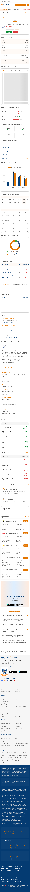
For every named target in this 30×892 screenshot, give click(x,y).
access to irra (18, 881)
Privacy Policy (4, 864)
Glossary (7, 752)
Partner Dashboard (19, 714)
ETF (15, 701)
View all (14, 646)
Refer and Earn (16, 759)
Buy (9, 32)
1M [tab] (11, 70)
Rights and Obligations (6, 870)
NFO (11, 759)
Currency (3, 703)
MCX (2, 875)
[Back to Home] (1, 13)
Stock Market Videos (6, 755)
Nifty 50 (3, 9)
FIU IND (2, 877)
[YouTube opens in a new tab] (14, 681)
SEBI (16, 874)
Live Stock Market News (6, 723)
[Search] (27, 1)
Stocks (2, 699)
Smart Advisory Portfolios (20, 706)
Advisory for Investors (6, 866)
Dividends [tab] (24, 284)
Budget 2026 (14, 760)
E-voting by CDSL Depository (7, 879)
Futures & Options (5, 701)
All (21, 836)
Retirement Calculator (19, 747)
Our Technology (18, 687)
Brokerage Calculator (5, 738)
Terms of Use (4, 863)
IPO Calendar (9, 757)
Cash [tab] (3, 17)
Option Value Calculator (20, 745)
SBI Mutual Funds (15, 833)
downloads (17, 870)
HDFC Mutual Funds (19, 831)
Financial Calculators (6, 734)
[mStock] (15, 657)
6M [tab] (20, 70)
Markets (3, 719)
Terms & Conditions (19, 864)
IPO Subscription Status (18, 757)
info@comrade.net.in (7, 386)
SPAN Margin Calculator (6, 747)
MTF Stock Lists (17, 752)
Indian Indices (18, 723)
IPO (16, 699)
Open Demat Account (21, 5)
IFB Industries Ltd (6, 269)
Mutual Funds (18, 703)
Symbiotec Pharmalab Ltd (13, 557)
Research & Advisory (5, 706)
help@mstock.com (11, 663)
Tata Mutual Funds (7, 833)
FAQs (2, 752)
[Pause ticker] (8, 9)
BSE (15, 21)
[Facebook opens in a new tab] (2, 681)
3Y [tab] (28, 70)
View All (26, 419)
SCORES (16, 877)
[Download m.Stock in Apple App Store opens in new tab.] (19, 605)
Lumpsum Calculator (19, 741)
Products (3, 695)
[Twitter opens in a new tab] (11, 681)
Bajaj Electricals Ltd (6, 272)
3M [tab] (16, 70)
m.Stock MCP (18, 716)
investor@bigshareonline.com (9, 404)
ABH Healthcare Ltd (11, 569)
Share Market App (5, 713)
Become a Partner (18, 693)
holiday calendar (5, 872)
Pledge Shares (18, 704)
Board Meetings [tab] (16, 284)
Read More (4, 365)
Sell (15, 32)
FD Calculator (4, 741)
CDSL (16, 875)
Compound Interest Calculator (21, 743)
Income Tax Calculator (5, 745)
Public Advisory (18, 866)
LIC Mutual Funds (6, 836)
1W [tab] (7, 70)
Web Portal (3, 714)
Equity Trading (7, 12)
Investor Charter (5, 868)
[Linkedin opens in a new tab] (8, 681)
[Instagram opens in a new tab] (5, 681)
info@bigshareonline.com (8, 406)
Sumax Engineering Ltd (12, 533)
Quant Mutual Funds (15, 836)
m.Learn (16, 689)
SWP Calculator (18, 740)
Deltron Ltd (5, 277)
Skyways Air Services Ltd (12, 545)
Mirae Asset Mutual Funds (8, 831)
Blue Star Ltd (5, 267)
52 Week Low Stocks (19, 728)
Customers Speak (24, 754)
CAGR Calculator (4, 743)
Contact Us (17, 691)
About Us (3, 687)
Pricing (2, 689)
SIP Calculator (4, 740)
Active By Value (4, 730)
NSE (2, 874)
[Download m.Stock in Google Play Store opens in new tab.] (11, 605)
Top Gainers (3, 726)
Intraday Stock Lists (14, 754)
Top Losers (17, 726)
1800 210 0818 (4, 663)
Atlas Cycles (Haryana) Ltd (8, 275)
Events (19, 760)
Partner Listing (4, 693)
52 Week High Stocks (5, 728)
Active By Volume (18, 730)
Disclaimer (17, 863)
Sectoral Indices (4, 725)
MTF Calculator (18, 738)
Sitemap (11, 752)
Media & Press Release (5, 691)
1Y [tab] (24, 70)
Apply (25, 521)
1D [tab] (3, 70)
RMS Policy (17, 868)
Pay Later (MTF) (4, 704)
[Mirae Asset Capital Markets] (6, 657)
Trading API (3, 716)
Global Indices (18, 725)
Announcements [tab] (6, 284)
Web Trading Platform (19, 713)
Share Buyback (4, 731)
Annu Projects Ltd (11, 521)
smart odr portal (5, 881)
